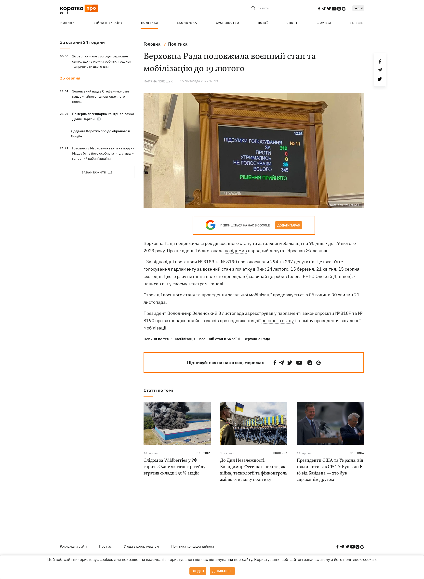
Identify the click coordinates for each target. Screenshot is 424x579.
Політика (149, 23)
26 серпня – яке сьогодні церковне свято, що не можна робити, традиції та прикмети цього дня (101, 61)
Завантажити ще (97, 172)
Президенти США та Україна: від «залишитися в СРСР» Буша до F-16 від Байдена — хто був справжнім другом (330, 470)
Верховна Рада (159, 243)
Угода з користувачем (141, 546)
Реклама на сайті (73, 546)
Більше (356, 23)
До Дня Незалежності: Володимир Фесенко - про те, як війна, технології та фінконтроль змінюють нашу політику (253, 470)
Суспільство (227, 23)
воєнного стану (278, 320)
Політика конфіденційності (193, 546)
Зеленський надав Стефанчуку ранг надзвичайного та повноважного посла (101, 96)
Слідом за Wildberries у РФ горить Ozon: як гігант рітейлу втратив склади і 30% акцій (174, 467)
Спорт (292, 23)
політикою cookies (360, 559)
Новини (67, 23)
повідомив (236, 250)
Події (263, 23)
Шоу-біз (324, 23)
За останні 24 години (82, 42)
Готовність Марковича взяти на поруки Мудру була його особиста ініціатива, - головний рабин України (103, 153)
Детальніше (222, 571)
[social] (319, 9)
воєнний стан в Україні (219, 339)
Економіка (187, 23)
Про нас (105, 546)
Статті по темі (158, 390)
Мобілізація (185, 339)
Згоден (198, 571)
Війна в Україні (107, 23)
